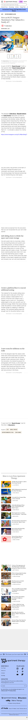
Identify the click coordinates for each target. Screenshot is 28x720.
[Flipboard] (22, 674)
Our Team (3, 668)
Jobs (18, 708)
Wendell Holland (21, 113)
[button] (25, 50)
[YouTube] (17, 674)
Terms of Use (4, 690)
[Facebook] (17, 671)
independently (6, 60)
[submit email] (25, 685)
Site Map (3, 675)
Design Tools (22, 7)
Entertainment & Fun (10, 14)
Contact (3, 673)
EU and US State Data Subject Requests (18, 714)
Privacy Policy (12, 690)
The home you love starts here (13, 654)
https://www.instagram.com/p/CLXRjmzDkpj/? (14, 134)
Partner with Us (23, 708)
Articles (17, 7)
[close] (27, 717)
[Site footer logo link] (14, 661)
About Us (3, 670)
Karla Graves (7, 115)
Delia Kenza (12, 113)
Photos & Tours (4, 7)
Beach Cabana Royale (18, 68)
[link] (19, 482)
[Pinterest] (22, 671)
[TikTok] (22, 668)
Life (2, 14)
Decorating (11, 7)
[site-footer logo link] (4, 708)
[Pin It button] (6, 50)
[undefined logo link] (10, 1)
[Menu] (2, 2)
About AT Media (12, 708)
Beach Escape (16, 66)
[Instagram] (17, 668)
